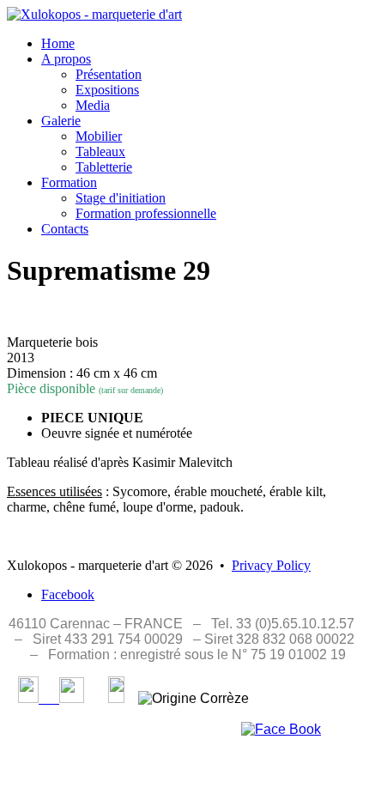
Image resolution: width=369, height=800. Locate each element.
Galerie (61, 120)
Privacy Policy (271, 565)
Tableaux (100, 151)
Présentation (109, 74)
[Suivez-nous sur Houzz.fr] (116, 698)
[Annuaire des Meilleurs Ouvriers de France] (28, 698)
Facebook (67, 594)
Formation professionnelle (146, 213)
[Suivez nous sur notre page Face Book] (281, 729)
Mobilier (99, 136)
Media (93, 105)
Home (58, 43)
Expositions (107, 89)
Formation (69, 182)
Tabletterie (104, 167)
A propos (66, 59)
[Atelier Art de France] (61, 698)
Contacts (64, 228)
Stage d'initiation (121, 198)
